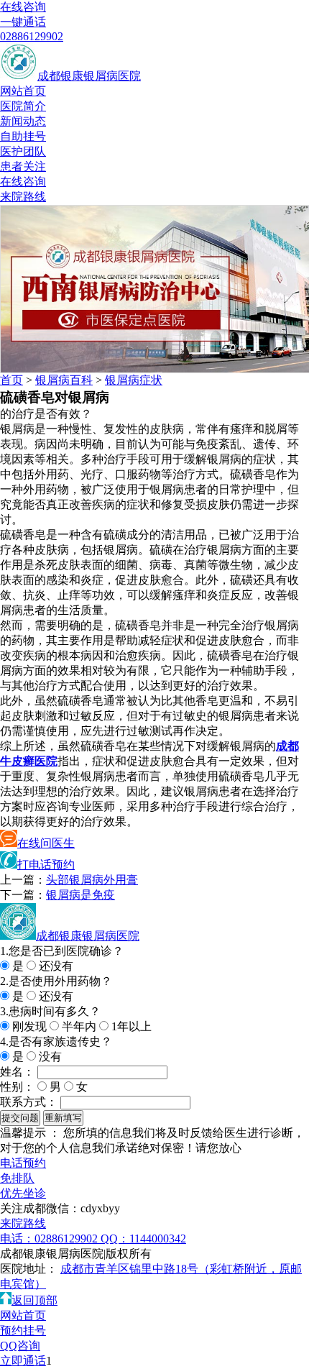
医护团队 (23, 151)
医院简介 (23, 106)
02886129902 (31, 36)
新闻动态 (23, 121)
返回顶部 (34, 1300)
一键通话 (23, 22)
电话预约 (23, 1163)
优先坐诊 (23, 1193)
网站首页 (23, 91)
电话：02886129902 (50, 1238)
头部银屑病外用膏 (92, 880)
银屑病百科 (64, 380)
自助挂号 (23, 136)
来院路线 (23, 197)
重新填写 (63, 1117)
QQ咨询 (20, 1346)
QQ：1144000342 (143, 1238)
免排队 (17, 1178)
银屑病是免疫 (80, 895)
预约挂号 (23, 1330)
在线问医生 (46, 843)
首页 (11, 380)
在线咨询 (23, 7)
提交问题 (20, 1117)
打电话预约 (46, 865)
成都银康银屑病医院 (89, 76)
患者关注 (23, 166)
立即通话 (23, 1361)
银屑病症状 (133, 380)
